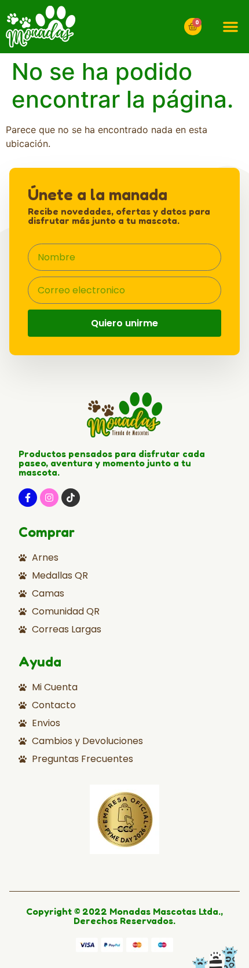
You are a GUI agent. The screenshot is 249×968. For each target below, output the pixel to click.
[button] (230, 26)
